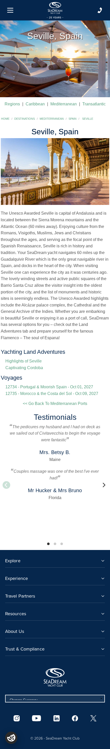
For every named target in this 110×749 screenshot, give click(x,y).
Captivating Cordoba (24, 368)
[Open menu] (10, 10)
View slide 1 (48, 544)
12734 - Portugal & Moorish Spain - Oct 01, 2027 (49, 387)
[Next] (103, 485)
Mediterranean (63, 104)
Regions (12, 104)
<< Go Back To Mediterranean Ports (55, 403)
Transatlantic (94, 104)
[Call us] (100, 10)
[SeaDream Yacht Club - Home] (55, 677)
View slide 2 (55, 544)
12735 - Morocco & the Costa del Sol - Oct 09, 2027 (51, 393)
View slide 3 (61, 544)
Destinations (24, 118)
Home (5, 118)
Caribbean (35, 104)
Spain (72, 118)
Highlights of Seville (23, 361)
